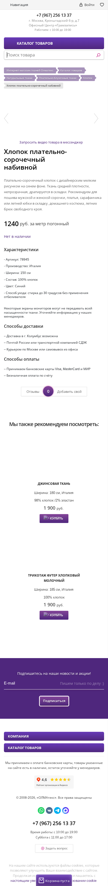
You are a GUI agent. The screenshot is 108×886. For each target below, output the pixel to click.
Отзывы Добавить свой (54, 391)
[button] (6, 118)
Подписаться (54, 700)
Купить (56, 518)
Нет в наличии (17, 236)
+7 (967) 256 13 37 (54, 15)
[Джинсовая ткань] (54, 457)
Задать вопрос (56, 848)
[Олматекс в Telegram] (57, 810)
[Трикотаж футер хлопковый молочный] (54, 549)
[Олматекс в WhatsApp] (41, 810)
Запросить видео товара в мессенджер (51, 142)
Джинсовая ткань (54, 483)
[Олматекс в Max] (65, 810)
